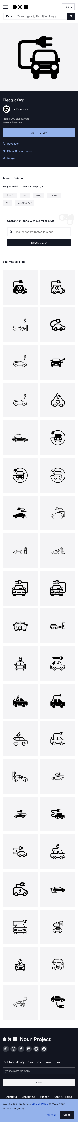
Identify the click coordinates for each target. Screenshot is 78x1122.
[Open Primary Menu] (5, 7)
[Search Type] (9, 16)
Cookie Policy (40, 1104)
